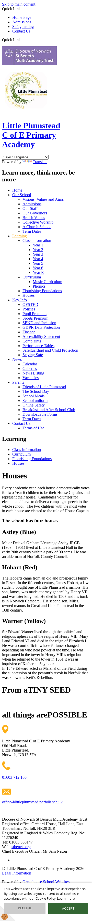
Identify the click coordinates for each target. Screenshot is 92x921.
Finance (28, 332)
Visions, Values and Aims (43, 199)
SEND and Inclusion (39, 323)
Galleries (29, 368)
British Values (33, 217)
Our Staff (30, 208)
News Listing (33, 373)
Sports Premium (35, 318)
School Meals (33, 396)
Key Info (19, 300)
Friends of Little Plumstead (44, 387)
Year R (38, 272)
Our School (21, 195)
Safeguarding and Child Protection (50, 350)
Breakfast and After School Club (48, 410)
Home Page (21, 17)
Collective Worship (37, 222)
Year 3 (38, 254)
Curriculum (31, 277)
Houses (28, 295)
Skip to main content (18, 4)
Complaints (31, 341)
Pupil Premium (34, 313)
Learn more (66, 898)
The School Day (35, 391)
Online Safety (33, 405)
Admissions (21, 22)
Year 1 (38, 245)
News (17, 359)
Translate (40, 162)
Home (17, 190)
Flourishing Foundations (42, 291)
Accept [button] (68, 908)
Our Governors (34, 213)
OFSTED (30, 304)
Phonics (39, 286)
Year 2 (38, 249)
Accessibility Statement (41, 336)
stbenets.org (21, 847)
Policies (28, 309)
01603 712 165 (14, 777)
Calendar (29, 364)
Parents (18, 382)
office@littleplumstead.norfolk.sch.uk (32, 802)
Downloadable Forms (39, 414)
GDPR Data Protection (41, 327)
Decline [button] (25, 908)
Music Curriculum (47, 281)
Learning (19, 236)
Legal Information (16, 873)
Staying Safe (32, 355)
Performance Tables (38, 346)
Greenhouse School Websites (46, 882)
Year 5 (38, 263)
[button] (24, 39)
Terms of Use (33, 428)
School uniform (35, 400)
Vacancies (30, 378)
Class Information (36, 240)
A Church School (36, 227)
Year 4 (38, 259)
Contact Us (21, 31)
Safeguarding (23, 26)
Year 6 (38, 268)
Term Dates (31, 231)
